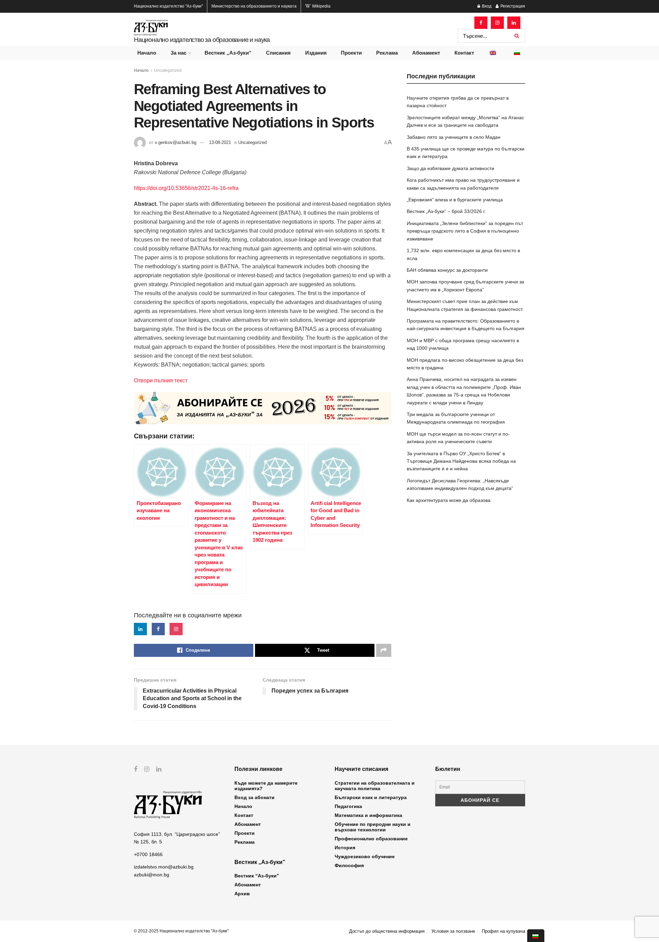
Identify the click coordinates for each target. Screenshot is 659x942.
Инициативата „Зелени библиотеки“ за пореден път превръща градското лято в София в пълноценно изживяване (465, 231)
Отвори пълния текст (160, 380)
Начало (146, 53)
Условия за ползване (453, 931)
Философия (349, 865)
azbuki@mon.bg (151, 874)
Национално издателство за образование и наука (202, 39)
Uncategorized (168, 70)
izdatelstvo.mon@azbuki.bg (164, 867)
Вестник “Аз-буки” (256, 875)
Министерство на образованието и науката (254, 6)
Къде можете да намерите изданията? (266, 785)
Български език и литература (371, 797)
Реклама (387, 53)
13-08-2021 (220, 142)
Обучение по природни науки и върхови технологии (373, 826)
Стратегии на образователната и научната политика (375, 785)
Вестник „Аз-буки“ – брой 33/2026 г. (446, 211)
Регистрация (512, 6)
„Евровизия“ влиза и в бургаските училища (455, 199)
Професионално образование (371, 838)
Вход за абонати (254, 797)
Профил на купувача (503, 931)
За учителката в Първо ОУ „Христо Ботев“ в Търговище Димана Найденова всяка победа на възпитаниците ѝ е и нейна (461, 461)
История (345, 847)
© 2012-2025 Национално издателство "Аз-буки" (181, 931)
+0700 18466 (148, 854)
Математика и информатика (368, 815)
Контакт (464, 53)
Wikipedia (321, 6)
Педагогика (348, 806)
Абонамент (426, 53)
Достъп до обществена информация (387, 931)
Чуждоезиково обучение (365, 856)
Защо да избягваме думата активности (450, 168)
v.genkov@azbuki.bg (175, 142)
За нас (178, 53)
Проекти (351, 53)
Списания (278, 53)
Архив (242, 893)
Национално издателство (168, 6)
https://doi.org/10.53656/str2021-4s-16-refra (186, 188)
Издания (316, 53)
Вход (486, 6)
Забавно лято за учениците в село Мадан (453, 137)
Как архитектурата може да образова (448, 500)
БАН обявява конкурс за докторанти (447, 270)
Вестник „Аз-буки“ (228, 53)
